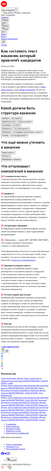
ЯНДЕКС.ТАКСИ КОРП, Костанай (31, 400)
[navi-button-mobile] (3, 42)
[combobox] (11, 459)
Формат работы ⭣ (8, 152)
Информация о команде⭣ (11, 159)
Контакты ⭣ (6, 156)
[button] (3, 34)
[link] (5, 25)
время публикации (27, 90)
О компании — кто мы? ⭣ (11, 125)
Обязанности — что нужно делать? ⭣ (16, 129)
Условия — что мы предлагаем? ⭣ (14, 135)
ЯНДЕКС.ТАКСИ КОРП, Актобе (30, 420)
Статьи (4, 45)
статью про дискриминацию (23, 260)
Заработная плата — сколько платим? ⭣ (17, 122)
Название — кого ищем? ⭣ (11, 118)
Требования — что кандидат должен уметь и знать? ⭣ (22, 132)
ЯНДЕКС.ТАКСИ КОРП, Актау (30, 388)
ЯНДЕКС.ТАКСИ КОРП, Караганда (32, 405)
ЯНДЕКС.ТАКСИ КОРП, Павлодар (31, 415)
